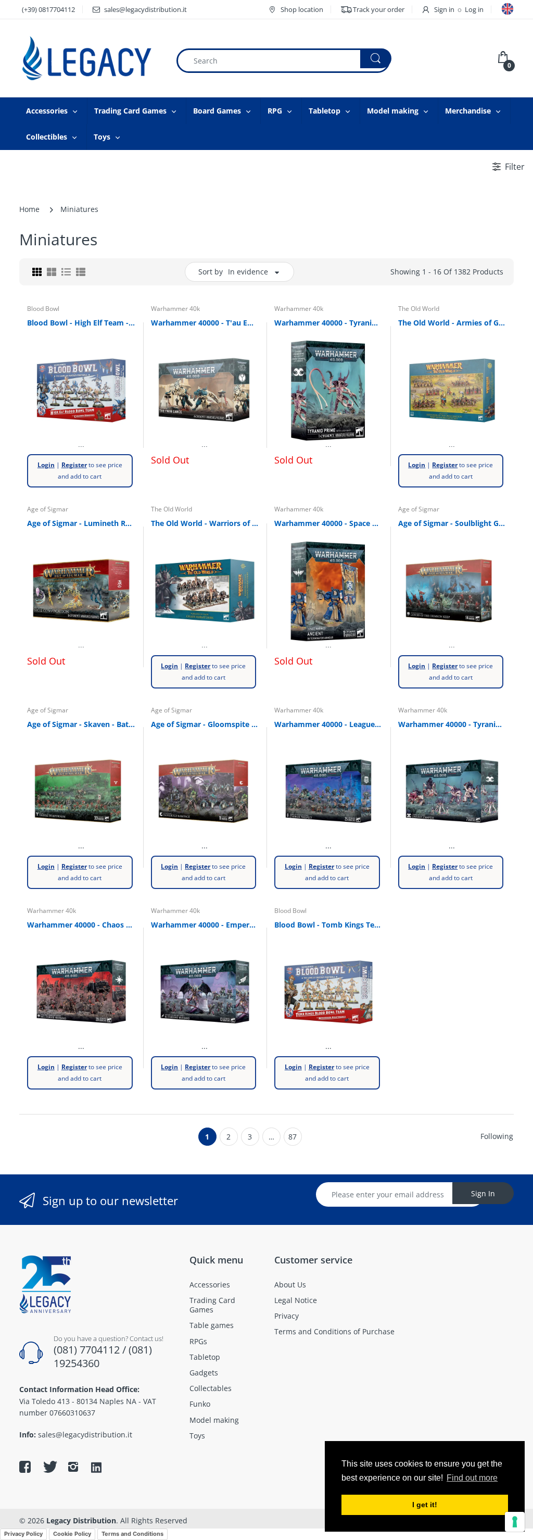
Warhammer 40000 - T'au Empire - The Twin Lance (205, 323)
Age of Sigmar (47, 509)
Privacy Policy (23, 1533)
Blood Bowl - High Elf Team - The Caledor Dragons (81, 323)
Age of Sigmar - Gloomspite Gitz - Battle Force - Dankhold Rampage (205, 724)
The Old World (418, 308)
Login (46, 464)
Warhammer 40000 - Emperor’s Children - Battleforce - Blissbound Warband (205, 925)
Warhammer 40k (175, 308)
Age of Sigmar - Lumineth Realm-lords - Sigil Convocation (81, 523)
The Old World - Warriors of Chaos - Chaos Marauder (205, 523)
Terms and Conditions (132, 1533)
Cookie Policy (72, 1533)
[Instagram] (73, 1466)
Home (29, 209)
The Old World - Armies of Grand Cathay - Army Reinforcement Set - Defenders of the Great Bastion (452, 323)
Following (496, 1136)
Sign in (444, 9)
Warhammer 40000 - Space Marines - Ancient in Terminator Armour (328, 523)
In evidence (248, 272)
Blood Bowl (43, 308)
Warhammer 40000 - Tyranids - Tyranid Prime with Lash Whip (328, 323)
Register (74, 464)
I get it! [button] (424, 1504)
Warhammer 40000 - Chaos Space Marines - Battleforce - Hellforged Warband (81, 925)
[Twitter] (49, 1466)
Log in (474, 9)
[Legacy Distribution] (89, 58)
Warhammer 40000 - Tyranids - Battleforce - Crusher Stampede (452, 724)
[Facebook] (25, 1466)
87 (292, 1137)
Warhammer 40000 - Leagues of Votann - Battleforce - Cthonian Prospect (328, 724)
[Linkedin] (96, 1468)
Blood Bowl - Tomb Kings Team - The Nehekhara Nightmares (328, 925)
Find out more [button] (472, 1477)
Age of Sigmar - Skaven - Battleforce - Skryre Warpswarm (81, 724)
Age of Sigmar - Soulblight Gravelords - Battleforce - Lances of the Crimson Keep (452, 523)
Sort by (210, 272)
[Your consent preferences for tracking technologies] (515, 1522)
